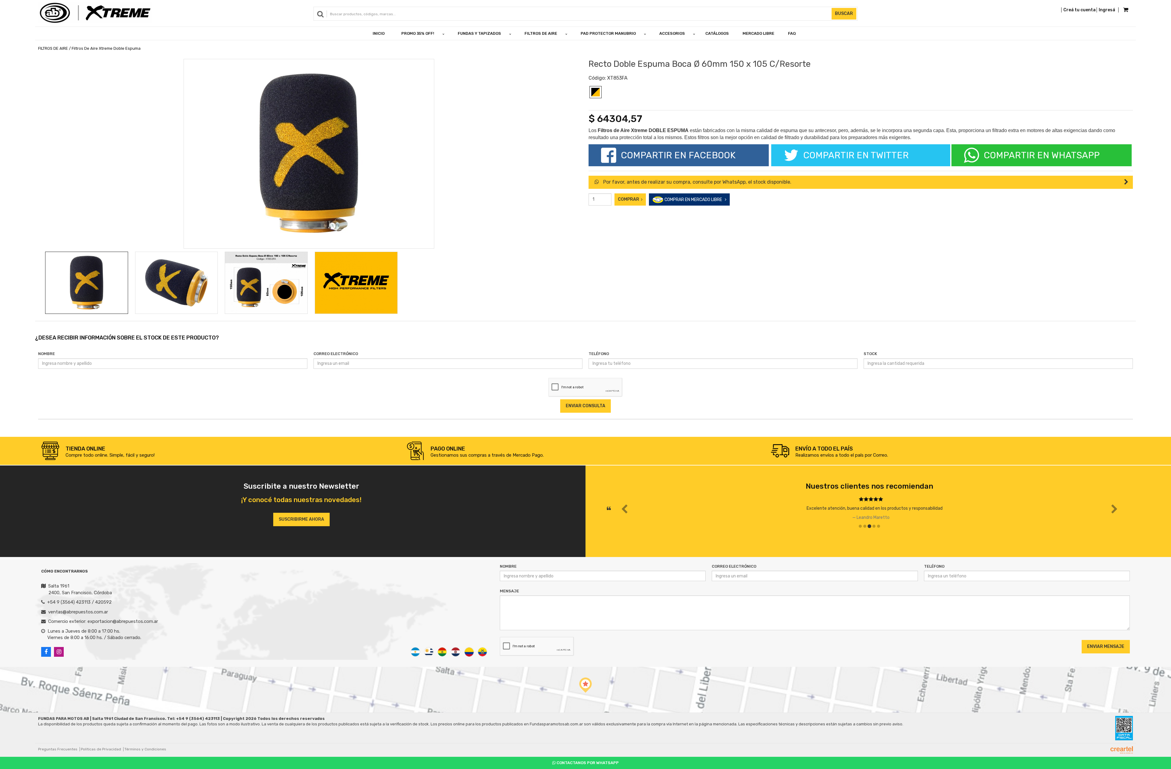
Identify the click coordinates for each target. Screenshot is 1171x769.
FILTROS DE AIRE (541, 33)
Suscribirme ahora (301, 519)
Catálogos (717, 33)
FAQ (792, 33)
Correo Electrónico (335, 353)
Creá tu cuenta (1079, 10)
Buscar (844, 13)
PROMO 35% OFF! (417, 33)
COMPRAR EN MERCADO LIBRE (694, 199)
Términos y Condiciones (145, 749)
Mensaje (509, 591)
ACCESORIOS (672, 33)
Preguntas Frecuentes (57, 749)
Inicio (379, 33)
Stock (870, 353)
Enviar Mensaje (1105, 646)
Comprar (629, 199)
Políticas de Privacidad (101, 749)
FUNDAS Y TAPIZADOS (479, 33)
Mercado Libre (758, 33)
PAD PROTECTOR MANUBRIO (608, 33)
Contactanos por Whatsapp (587, 762)
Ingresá (1107, 10)
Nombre (46, 353)
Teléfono (599, 353)
